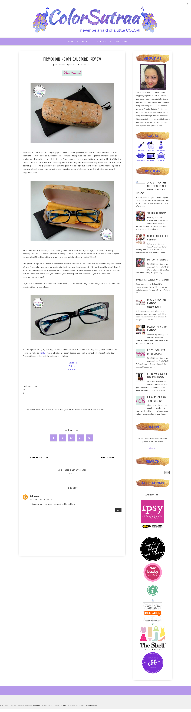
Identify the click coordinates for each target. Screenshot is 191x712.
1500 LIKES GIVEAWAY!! (157, 213)
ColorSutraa (60, 65)
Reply (118, 510)
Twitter (72, 366)
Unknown (34, 496)
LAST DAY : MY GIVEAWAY (158, 259)
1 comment (84, 65)
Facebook (72, 362)
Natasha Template (24, 705)
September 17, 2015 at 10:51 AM (40, 499)
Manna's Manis (76, 705)
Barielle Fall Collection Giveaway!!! (152, 279)
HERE (42, 353)
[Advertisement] (72, 580)
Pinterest (72, 369)
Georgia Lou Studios (52, 705)
